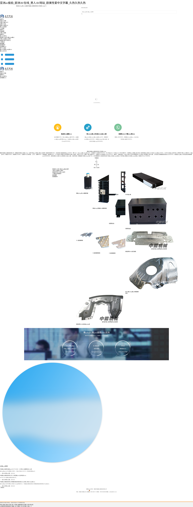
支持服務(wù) (3, 46)
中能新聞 (2, 31)
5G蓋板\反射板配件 (56, 173)
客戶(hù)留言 (3, 48)
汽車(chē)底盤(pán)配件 (5, 38)
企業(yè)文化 (3, 23)
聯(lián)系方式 (3, 51)
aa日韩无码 (2, 506)
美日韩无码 (8, 506)
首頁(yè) (2, 19)
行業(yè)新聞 (3, 32)
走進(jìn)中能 (3, 20)
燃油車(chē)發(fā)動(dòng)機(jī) (7, 37)
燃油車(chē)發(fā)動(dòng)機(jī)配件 (60, 169)
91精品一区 (13, 506)
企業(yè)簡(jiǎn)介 (4, 22)
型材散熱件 (2, 45)
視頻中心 (2, 34)
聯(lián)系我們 (3, 26)
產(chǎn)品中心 (3, 35)
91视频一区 (19, 506)
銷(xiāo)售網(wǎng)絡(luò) (6, 49)
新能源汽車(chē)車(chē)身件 (58, 172)
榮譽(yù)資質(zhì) (4, 25)
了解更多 (96, 158)
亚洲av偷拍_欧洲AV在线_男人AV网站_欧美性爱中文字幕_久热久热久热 (43, 2)
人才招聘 (2, 28)
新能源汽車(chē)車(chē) (5, 40)
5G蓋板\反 (2, 41)
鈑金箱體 (2, 43)
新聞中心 (2, 29)
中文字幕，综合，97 (27, 506)
